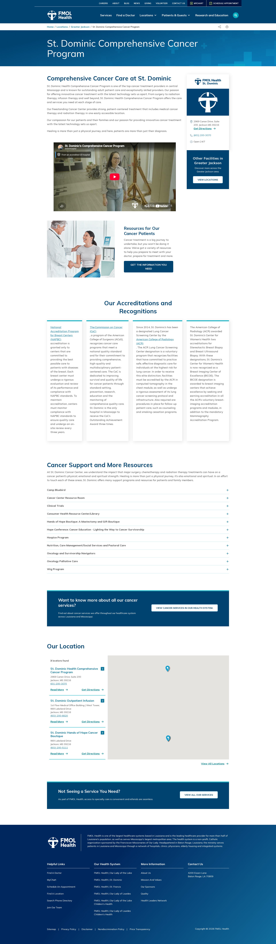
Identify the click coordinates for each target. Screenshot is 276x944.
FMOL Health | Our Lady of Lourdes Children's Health (112, 912)
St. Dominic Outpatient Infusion (72, 700)
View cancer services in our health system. (184, 607)
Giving (147, 3)
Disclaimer (87, 929)
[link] (148, 15)
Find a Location (55, 893)
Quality (144, 893)
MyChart (51, 879)
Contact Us (178, 3)
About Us (146, 872)
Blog (126, 3)
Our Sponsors (148, 886)
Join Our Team (54, 907)
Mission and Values (151, 879)
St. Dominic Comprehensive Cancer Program (116, 26)
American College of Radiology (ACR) (155, 341)
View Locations (208, 179)
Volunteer (161, 3)
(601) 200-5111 (59, 747)
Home (50, 26)
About (115, 3)
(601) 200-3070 (202, 135)
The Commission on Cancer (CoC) (106, 329)
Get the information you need (149, 266)
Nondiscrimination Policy (111, 929)
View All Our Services (199, 794)
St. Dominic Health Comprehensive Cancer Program (74, 670)
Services (106, 15)
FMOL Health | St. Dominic (108, 879)
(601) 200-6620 (59, 715)
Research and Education (211, 15)
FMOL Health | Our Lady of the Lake (113, 872)
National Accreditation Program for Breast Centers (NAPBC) (64, 333)
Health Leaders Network (154, 900)
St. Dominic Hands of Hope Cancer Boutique (74, 734)
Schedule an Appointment (61, 886)
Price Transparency (140, 929)
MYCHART (198, 3)
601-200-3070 (58, 683)
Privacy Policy (68, 929)
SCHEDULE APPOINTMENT (226, 3)
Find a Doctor (125, 15)
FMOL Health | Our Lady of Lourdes (112, 893)
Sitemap (51, 929)
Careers (103, 3)
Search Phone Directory (59, 900)
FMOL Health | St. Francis (107, 886)
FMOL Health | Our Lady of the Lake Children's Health (113, 902)
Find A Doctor (54, 872)
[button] (207, 129)
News (137, 3)
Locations (62, 26)
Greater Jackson (80, 26)
